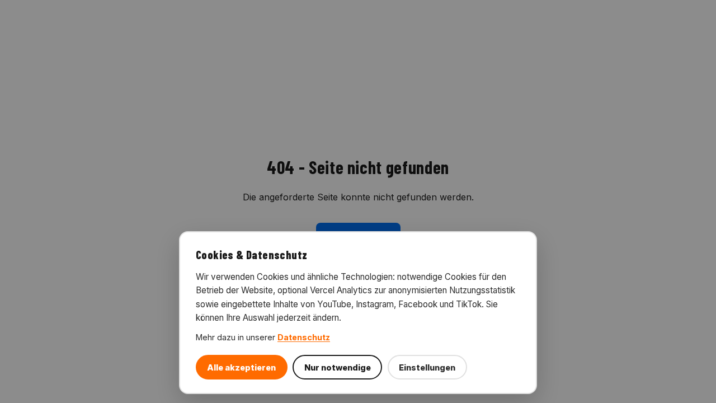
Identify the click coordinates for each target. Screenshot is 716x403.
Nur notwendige (337, 367)
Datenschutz (303, 337)
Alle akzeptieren (241, 367)
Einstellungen (427, 367)
